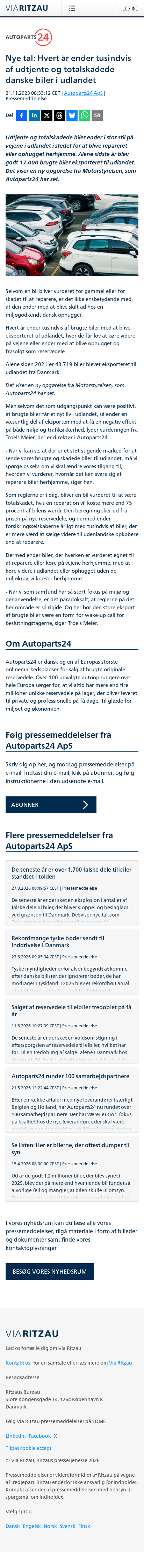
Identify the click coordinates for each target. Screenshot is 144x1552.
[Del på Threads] (59, 116)
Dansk (13, 1526)
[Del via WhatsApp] (84, 116)
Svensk (67, 1526)
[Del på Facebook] (21, 116)
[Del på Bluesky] (72, 116)
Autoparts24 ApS (83, 92)
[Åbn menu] (73, 8)
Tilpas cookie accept (28, 1448)
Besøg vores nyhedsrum (50, 1271)
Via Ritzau (120, 1362)
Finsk (84, 1526)
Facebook (40, 1435)
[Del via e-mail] (97, 116)
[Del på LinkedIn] (34, 116)
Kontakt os (18, 1362)
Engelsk (32, 1526)
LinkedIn (16, 1435)
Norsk (50, 1526)
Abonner (24, 805)
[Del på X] (46, 116)
